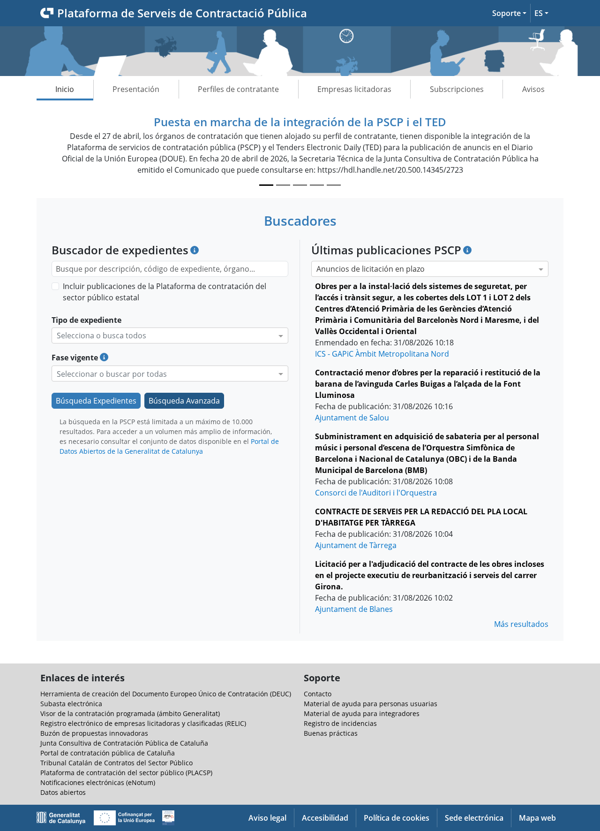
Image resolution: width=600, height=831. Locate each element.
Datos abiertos (63, 792)
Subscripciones (457, 89)
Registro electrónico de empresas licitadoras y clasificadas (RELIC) (143, 723)
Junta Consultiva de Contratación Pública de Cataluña (124, 743)
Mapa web (537, 818)
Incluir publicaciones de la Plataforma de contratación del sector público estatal (164, 292)
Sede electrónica (474, 818)
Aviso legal (267, 818)
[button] (509, 13)
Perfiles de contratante (238, 89)
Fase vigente (75, 357)
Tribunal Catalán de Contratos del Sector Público (116, 762)
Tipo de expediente (86, 320)
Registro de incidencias (340, 723)
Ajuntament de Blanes (354, 609)
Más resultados (521, 624)
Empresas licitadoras (354, 89)
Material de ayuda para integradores (362, 713)
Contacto (317, 693)
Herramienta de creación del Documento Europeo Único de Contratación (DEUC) (165, 693)
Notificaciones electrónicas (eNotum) (97, 782)
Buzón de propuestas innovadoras (94, 733)
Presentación (135, 89)
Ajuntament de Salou (352, 417)
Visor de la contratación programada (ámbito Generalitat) (130, 713)
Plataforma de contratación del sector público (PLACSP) (126, 772)
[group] (300, 152)
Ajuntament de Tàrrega (356, 545)
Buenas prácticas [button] (331, 733)
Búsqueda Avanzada (184, 401)
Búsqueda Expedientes (96, 401)
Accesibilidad (325, 818)
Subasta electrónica (71, 703)
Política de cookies (396, 818)
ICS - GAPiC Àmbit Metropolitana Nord (382, 354)
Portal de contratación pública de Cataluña (107, 752)
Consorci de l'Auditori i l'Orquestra (376, 493)
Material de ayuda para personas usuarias (370, 703)
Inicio (64, 89)
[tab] (266, 185)
